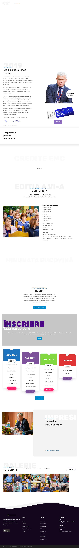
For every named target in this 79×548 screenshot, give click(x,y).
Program (24, 523)
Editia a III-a (43, 526)
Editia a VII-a (43, 536)
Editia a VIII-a (43, 539)
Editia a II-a (43, 523)
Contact (23, 531)
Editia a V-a (43, 531)
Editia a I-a (42, 521)
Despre (23, 521)
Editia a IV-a (43, 528)
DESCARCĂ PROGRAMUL (39, 307)
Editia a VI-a (43, 534)
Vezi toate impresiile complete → (52, 450)
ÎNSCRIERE (58, 121)
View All (71, 469)
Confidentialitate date (27, 528)
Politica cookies (25, 526)
